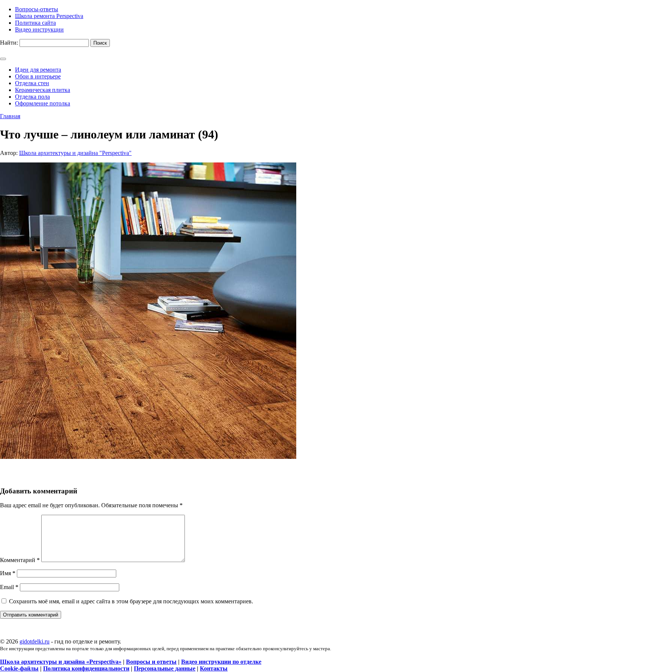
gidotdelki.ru (35, 641)
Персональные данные (164, 668)
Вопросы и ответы (151, 661)
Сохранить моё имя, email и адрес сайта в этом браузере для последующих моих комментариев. (131, 601)
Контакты (214, 668)
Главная (10, 116)
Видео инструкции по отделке (221, 661)
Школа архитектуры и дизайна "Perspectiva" (75, 153)
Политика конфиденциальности (86, 668)
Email (9, 587)
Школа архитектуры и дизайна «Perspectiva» (61, 661)
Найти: (9, 42)
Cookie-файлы (19, 668)
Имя (7, 573)
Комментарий (20, 560)
